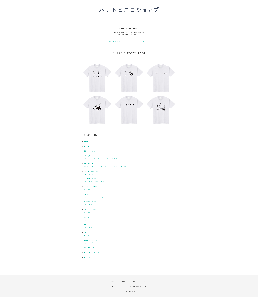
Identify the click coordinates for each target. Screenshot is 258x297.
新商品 (86, 141)
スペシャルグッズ (112, 158)
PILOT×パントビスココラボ (92, 252)
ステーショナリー (99, 158)
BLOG (133, 281)
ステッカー (87, 257)
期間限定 (123, 166)
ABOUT (123, 281)
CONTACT (143, 281)
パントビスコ (88, 156)
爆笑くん (86, 224)
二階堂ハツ (87, 232)
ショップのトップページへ (113, 41)
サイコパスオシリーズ (90, 209)
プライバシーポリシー (118, 286)
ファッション (88, 158)
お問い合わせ (145, 41)
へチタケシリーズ (89, 163)
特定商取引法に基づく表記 (138, 286)
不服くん (86, 217)
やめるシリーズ (88, 194)
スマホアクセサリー (90, 166)
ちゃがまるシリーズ (90, 179)
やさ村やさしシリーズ (90, 186)
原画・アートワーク (90, 151)
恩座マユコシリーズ (90, 202)
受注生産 (86, 146)
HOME (113, 281)
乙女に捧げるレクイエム (91, 171)
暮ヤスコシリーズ (89, 247)
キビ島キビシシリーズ (90, 240)
